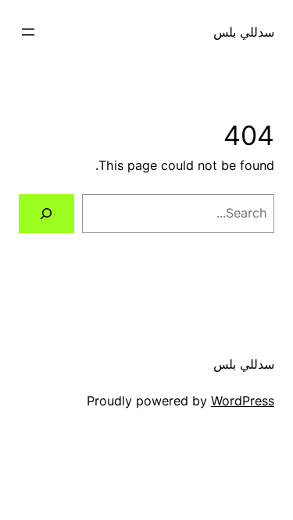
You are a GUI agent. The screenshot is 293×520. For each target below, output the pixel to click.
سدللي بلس (243, 32)
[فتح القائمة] (28, 32)
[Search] (46, 213)
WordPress (242, 401)
